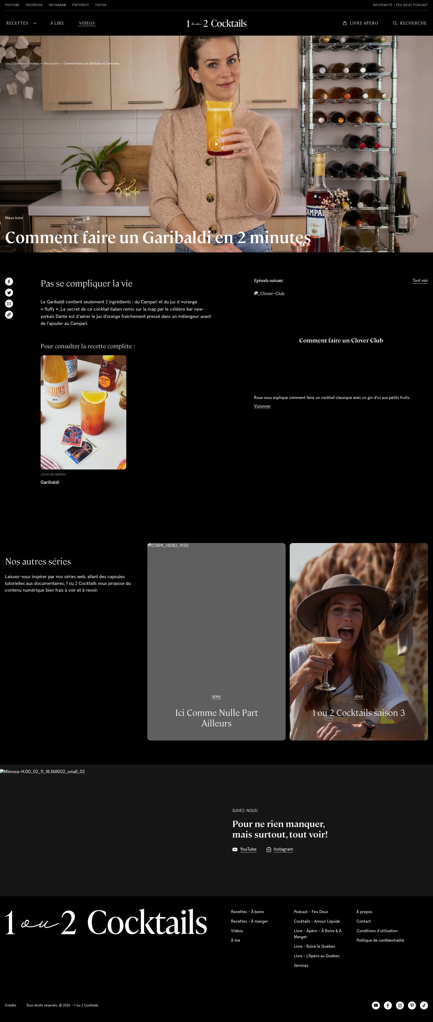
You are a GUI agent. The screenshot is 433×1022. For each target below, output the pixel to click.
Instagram (57, 5)
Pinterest (80, 5)
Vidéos (34, 63)
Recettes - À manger (249, 921)
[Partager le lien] (9, 315)
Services (301, 966)
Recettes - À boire (247, 912)
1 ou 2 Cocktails (15, 63)
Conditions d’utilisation (377, 931)
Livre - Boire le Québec (314, 946)
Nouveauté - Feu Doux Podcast (400, 5)
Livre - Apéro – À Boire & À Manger (318, 934)
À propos (364, 912)
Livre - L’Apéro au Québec (317, 956)
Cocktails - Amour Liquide (317, 921)
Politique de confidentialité (380, 940)
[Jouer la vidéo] (216, 144)
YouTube (12, 5)
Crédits (10, 1005)
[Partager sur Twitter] (9, 293)
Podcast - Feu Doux (311, 912)
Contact (364, 921)
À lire (235, 940)
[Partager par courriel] (9, 304)
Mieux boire (51, 63)
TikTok (100, 5)
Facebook (34, 5)
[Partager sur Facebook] (9, 282)
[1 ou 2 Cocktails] (217, 23)
